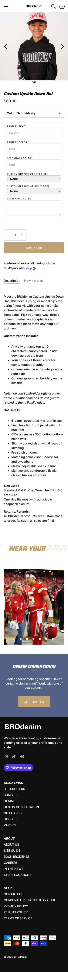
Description (12, 280)
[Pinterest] (22, 756)
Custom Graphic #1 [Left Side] (27, 174)
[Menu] (6, 6)
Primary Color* (17, 142)
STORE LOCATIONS (17, 875)
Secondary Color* (20, 158)
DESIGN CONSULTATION (21, 807)
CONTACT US (13, 894)
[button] (14, 639)
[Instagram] (6, 756)
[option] (34, 607)
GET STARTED (34, 702)
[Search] (53, 7)
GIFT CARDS (13, 813)
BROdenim (20, 956)
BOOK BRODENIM (16, 856)
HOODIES (10, 819)
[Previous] (5, 46)
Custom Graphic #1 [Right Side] (28, 186)
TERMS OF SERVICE (18, 918)
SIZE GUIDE (12, 850)
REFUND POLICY (16, 912)
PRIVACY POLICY (16, 906)
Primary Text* (16, 126)
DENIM (9, 801)
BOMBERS (11, 795)
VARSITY (10, 825)
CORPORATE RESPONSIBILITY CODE (30, 900)
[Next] (62, 46)
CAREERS (11, 863)
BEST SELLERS (14, 789)
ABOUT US (11, 844)
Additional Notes (19, 198)
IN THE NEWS (13, 869)
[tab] (14, 280)
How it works (33, 280)
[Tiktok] (14, 756)
